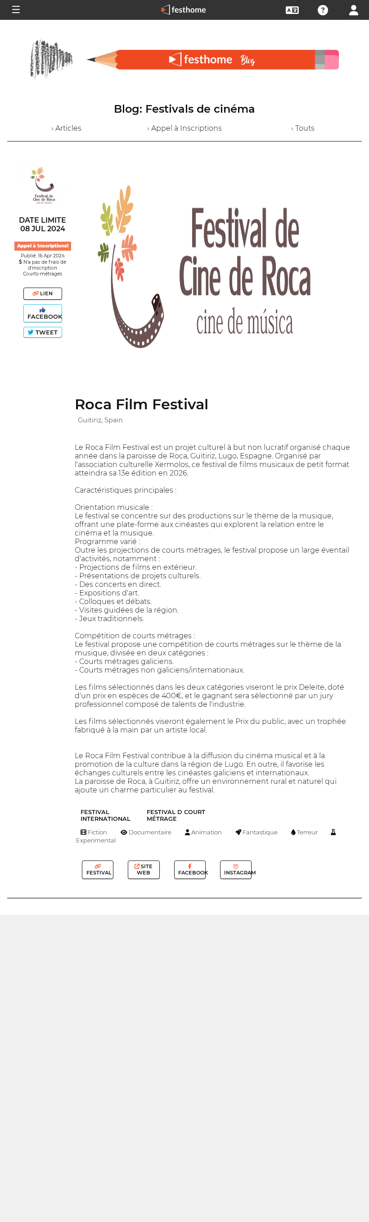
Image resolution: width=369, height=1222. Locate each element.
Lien (46, 293)
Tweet (46, 332)
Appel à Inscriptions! (42, 246)
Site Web (145, 869)
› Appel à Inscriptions (184, 128)
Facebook (44, 316)
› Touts (303, 128)
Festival (98, 873)
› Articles (66, 128)
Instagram (237, 873)
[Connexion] (353, 9)
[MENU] (15, 10)
